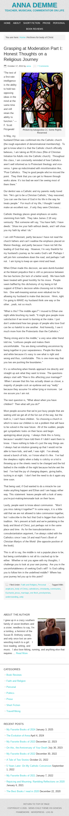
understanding (12, 597)
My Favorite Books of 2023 (20, 741)
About (17, 23)
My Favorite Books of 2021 (20, 775)
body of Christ (21, 589)
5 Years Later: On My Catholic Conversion (28, 765)
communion (55, 589)
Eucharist (10, 593)
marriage (25, 593)
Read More (22, 653)
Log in (49, 812)
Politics (10, 693)
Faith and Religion (29, 585)
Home (7, 23)
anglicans (10, 589)
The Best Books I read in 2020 (22, 791)
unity (21, 597)
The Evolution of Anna (18, 735)
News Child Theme (39, 808)
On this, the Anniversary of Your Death (26, 747)
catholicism (34, 589)
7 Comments (43, 66)
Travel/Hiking (13, 711)
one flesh (34, 593)
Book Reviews (34, 29)
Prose (46, 23)
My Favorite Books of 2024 (20, 729)
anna (28, 66)
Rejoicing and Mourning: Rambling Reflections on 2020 (35, 781)
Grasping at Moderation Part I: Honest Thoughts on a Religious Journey (33, 54)
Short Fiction (31, 23)
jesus (17, 593)
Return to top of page (36, 804)
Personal (59, 23)
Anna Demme (34, 5)
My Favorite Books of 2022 (20, 753)
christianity (44, 589)
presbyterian (44, 593)
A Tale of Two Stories (17, 759)
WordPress (37, 812)
